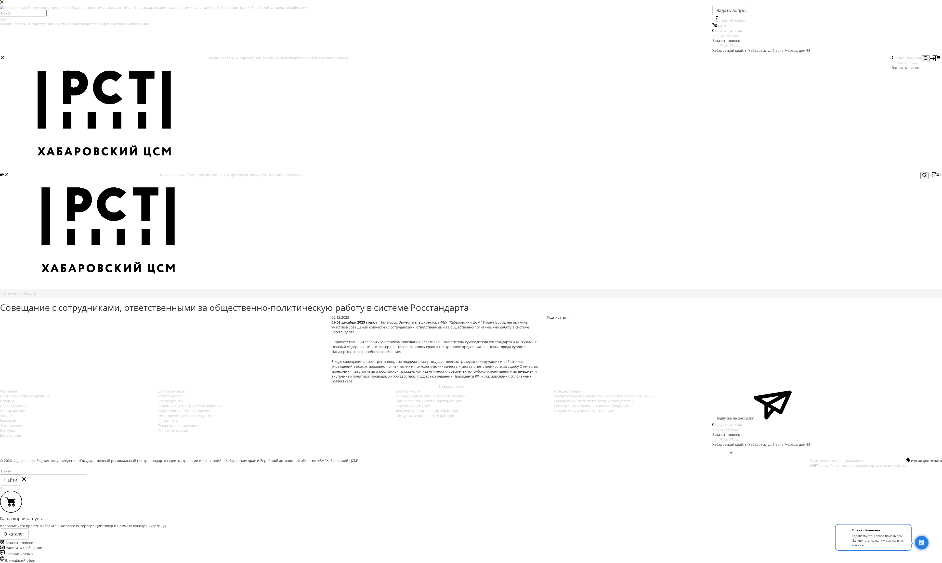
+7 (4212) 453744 (728, 30)
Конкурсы (8, 430)
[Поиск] (3, 19)
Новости (135, 24)
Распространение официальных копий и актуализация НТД (604, 396)
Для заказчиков (171, 391)
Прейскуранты (170, 401)
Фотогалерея (11, 425)
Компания (8, 391)
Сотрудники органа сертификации (425, 415)
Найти (10, 480)
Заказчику (62, 24)
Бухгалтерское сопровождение (184, 410)
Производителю (85, 24)
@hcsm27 (720, 453)
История (7, 401)
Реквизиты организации (179, 425)
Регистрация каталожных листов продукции (591, 406)
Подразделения (13, 406)
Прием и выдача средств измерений (189, 406)
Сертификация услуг (413, 406)
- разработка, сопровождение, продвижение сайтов (858, 465)
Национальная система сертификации (428, 401)
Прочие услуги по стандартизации (583, 410)
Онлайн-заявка (13, 24)
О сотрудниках (12, 410)
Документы (167, 420)
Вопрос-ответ (11, 435)
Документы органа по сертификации (427, 410)
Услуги (104, 24)
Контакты (119, 24)
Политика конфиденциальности (837, 460)
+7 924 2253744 (725, 35)
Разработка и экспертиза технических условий (594, 401)
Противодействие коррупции (25, 396)
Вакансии (8, 420)
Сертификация (408, 391)
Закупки (6, 415)
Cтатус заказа (169, 396)
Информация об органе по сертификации (431, 396)
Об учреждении (39, 24)
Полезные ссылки (173, 430)
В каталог (14, 534)
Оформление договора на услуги (186, 415)
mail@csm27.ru (725, 45)
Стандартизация (568, 391)
